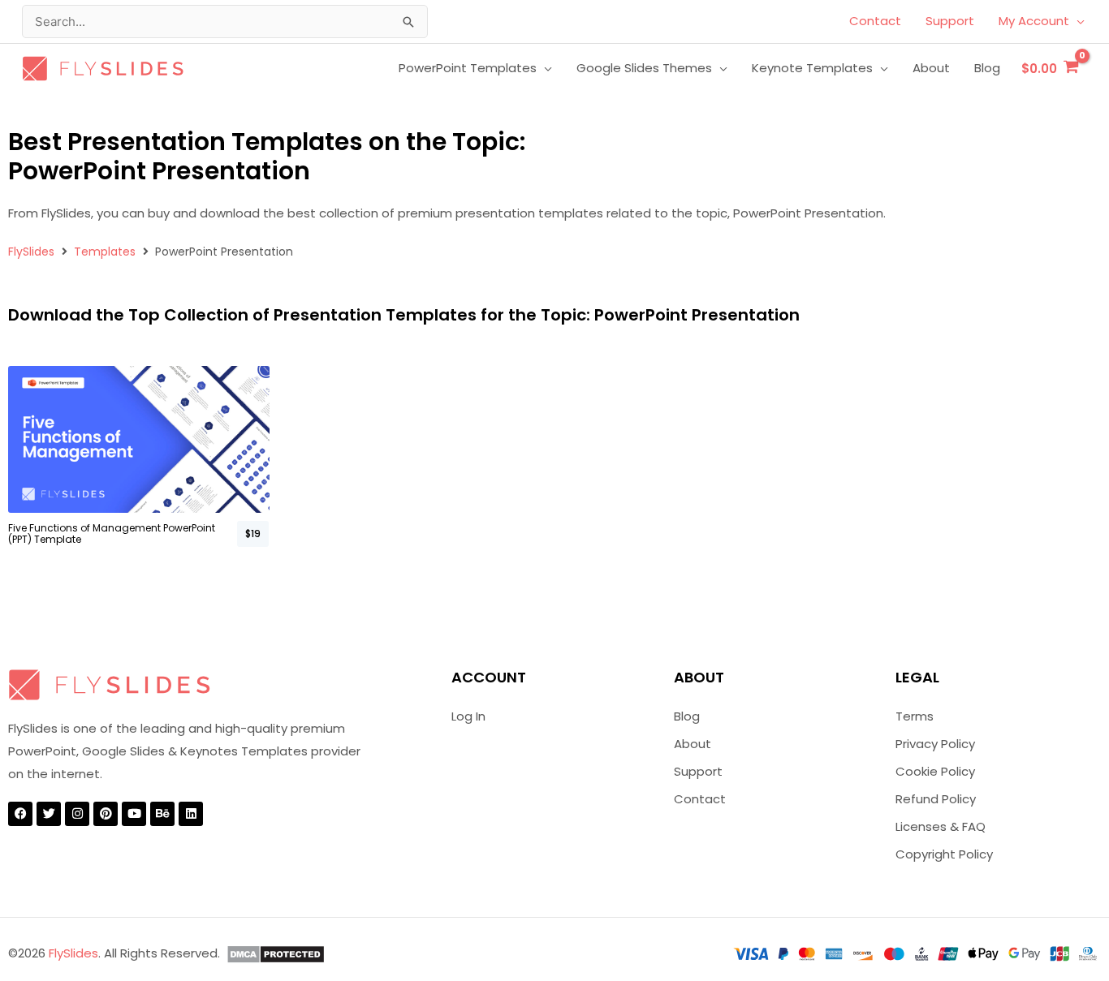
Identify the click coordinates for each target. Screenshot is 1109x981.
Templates (105, 251)
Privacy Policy (935, 743)
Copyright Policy (944, 854)
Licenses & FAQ (940, 826)
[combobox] (225, 21)
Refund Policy (935, 798)
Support (698, 771)
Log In (468, 716)
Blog (687, 716)
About (692, 743)
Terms (914, 716)
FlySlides (31, 251)
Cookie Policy (935, 771)
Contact (700, 798)
